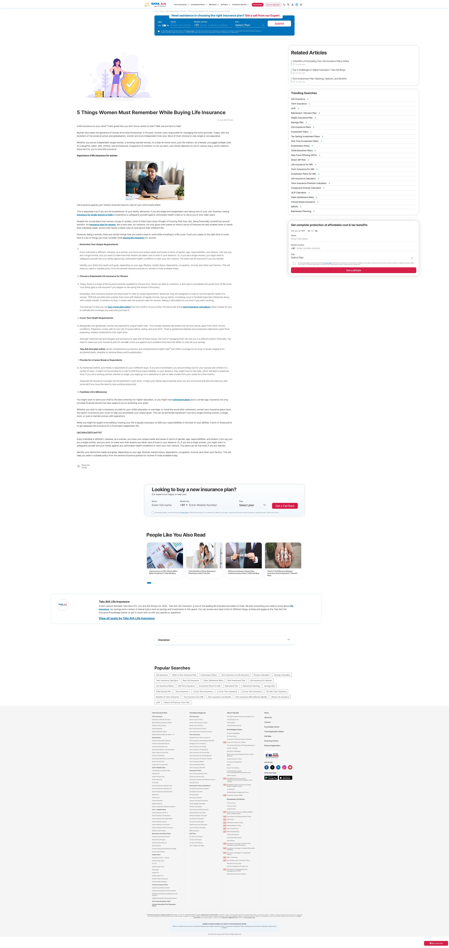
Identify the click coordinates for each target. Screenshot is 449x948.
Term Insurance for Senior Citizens (200, 758)
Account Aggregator (233, 733)
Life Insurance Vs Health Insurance (200, 731)
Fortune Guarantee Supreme (161, 740)
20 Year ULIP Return (196, 836)
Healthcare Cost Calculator (198, 824)
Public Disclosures (233, 834)
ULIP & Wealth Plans (159, 767)
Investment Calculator (196, 818)
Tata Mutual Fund (232, 719)
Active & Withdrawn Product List (237, 866)
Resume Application (272, 745)
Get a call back (353, 270)
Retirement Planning (251, 686)
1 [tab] (149, 583)
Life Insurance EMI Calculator (199, 809)
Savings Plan (269, 686)
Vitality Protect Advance (160, 879)
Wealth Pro (155, 794)
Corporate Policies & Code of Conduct (239, 739)
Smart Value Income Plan (160, 752)
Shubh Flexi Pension (158, 840)
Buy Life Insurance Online (197, 728)
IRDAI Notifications (233, 831)
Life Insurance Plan (159, 713)
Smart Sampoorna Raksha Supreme (163, 806)
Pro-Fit (154, 863)
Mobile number (200, 22)
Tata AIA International (234, 725)
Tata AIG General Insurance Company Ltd (240, 716)
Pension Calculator (262, 675)
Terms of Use (231, 803)
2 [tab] (153, 583)
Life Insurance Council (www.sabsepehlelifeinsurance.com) (239, 771)
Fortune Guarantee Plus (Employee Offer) (164, 905)
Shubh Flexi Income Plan (160, 764)
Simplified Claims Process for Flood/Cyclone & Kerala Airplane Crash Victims (239, 780)
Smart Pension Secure (159, 843)
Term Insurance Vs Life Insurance (235, 675)
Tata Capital (231, 722)
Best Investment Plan (236, 680)
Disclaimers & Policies (235, 799)
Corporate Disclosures (234, 837)
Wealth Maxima (157, 804)
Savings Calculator (282, 675)
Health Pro (155, 873)
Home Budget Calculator (197, 804)
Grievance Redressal (234, 751)
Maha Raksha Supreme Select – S (163, 734)
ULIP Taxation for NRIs (196, 845)
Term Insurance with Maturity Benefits (201, 740)
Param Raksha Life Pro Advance (162, 827)
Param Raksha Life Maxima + (161, 815)
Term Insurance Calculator (167, 680)
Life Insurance (162, 675)
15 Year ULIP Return (195, 843)
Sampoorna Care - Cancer (160, 858)
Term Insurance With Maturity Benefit (251, 697)
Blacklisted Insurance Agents (236, 874)
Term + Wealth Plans (159, 809)
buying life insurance (134, 238)
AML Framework (232, 857)
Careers (267, 722)
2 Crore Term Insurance (227, 691)
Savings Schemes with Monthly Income (202, 779)
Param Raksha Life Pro (159, 822)
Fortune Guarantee (158, 755)
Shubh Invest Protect (159, 831)
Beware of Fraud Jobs (234, 863)
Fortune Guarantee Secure (160, 743)
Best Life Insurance (191, 680)
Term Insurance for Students (198, 749)
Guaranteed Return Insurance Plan (163, 749)
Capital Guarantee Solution (161, 888)
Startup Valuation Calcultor (198, 815)
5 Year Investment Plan (196, 776)
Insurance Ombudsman (234, 762)
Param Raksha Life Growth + (161, 824)
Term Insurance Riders (196, 761)
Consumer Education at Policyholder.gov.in (241, 745)
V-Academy (231, 789)
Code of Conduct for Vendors (236, 742)
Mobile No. (185, 501)
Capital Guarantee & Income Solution (164, 891)
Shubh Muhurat (157, 779)
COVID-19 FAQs (232, 748)
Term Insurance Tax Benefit (219, 697)
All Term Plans (231, 736)
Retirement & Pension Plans (161, 833)
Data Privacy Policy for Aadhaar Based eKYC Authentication (239, 812)
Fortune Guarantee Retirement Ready (164, 849)
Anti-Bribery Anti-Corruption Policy (238, 860)
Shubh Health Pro (157, 876)
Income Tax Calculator (196, 822)
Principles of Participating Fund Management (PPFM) (237, 870)
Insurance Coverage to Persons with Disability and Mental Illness (239, 844)
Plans (266, 713)
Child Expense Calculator (197, 813)
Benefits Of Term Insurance (167, 697)
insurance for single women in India (95, 215)
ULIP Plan (192, 833)
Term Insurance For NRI (193, 697)
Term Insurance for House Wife (199, 752)
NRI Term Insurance (186, 686)
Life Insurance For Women (261, 680)
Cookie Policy (231, 809)
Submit (279, 23)
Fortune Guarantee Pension (161, 836)
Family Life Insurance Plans (198, 722)
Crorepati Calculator (196, 791)
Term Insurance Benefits (197, 767)
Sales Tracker (231, 775)
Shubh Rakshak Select (159, 731)
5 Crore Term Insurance (252, 691)
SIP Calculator (194, 794)
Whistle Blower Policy (234, 825)
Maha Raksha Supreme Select (162, 722)
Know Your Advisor (233, 768)
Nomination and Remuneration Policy (239, 816)
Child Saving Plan (163, 691)
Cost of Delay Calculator (197, 827)
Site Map (267, 736)
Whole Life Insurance (280, 697)
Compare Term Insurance (197, 743)
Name (173, 22)
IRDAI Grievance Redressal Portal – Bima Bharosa (240, 755)
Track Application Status (274, 731)
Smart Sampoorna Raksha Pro (162, 788)
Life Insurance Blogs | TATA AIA (176, 11)
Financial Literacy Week (235, 795)
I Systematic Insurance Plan (161, 770)
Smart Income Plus (158, 761)
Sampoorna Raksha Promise (161, 719)
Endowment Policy (209, 675)
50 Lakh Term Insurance (276, 691)
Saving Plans (156, 737)
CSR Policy (230, 819)
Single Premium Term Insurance (199, 737)
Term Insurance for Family (197, 746)
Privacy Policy (191, 31)
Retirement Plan (231, 686)
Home (156, 11)
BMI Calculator (194, 831)
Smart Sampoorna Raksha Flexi (162, 791)
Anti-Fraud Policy (232, 828)
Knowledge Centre (234, 729)
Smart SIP (155, 782)
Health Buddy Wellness (159, 882)
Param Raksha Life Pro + (160, 813)
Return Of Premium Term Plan (177, 702)
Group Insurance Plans (234, 759)
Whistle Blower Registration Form (237, 792)
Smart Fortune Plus (158, 776)
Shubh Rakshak (157, 728)
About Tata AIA (233, 713)
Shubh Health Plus (158, 867)
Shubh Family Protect (159, 725)
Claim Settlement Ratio (213, 680)
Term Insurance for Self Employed (200, 755)
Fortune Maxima (157, 800)
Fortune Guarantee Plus (159, 746)
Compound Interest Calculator (199, 788)
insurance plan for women (102, 224)
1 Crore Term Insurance (203, 691)
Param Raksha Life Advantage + (162, 818)
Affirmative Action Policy (235, 822)
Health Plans (156, 854)
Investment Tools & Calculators (200, 785)
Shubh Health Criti (158, 861)
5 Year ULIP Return (195, 840)
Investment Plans (195, 770)
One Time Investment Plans (198, 773)
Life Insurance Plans (196, 719)
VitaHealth (155, 870)
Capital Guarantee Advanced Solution (164, 898)
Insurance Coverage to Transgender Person (238, 853)
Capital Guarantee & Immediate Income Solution (164, 894)
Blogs (162, 11)
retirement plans (181, 399)
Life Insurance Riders (165, 686)
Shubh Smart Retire (158, 852)
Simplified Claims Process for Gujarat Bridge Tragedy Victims (239, 785)
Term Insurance (181, 691)
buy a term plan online (119, 307)
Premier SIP (156, 773)
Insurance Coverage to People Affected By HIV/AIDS (241, 849)
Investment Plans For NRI (209, 686)
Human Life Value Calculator (198, 800)
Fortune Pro (156, 797)
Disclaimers (231, 840)
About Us (268, 717)
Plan (237, 22)
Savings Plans (194, 782)
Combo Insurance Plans (160, 885)
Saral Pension (156, 845)
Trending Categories (197, 713)
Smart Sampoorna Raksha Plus (162, 785)
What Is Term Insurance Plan (184, 675)
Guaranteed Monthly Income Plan (163, 758)
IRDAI (229, 765)
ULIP (158, 702)
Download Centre (271, 741)
